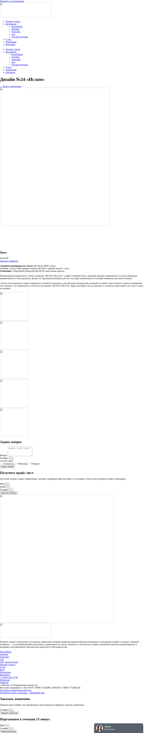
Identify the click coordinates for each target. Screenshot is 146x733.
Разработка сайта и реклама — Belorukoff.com (22, 693)
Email (3, 487)
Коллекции (11, 24)
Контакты (10, 44)
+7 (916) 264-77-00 (9, 677)
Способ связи (6, 461)
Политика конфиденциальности (15, 690)
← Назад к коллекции (10, 86)
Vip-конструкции (19, 37)
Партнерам (11, 42)
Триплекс (16, 31)
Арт (13, 34)
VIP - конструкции (9, 662)
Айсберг (15, 29)
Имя (2, 484)
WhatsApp (22, 464)
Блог (2, 670)
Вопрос (4, 455)
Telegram (35, 464)
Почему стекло (13, 21)
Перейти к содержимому (12, 1)
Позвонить (9, 464)
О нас (8, 39)
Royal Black (17, 26)
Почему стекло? (8, 664)
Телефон (4, 458)
